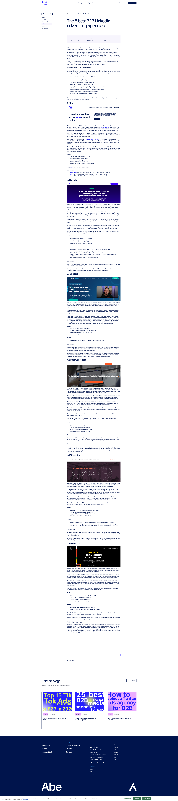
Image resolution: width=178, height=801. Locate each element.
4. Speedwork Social (46, 23)
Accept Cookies (147, 798)
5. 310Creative (45, 26)
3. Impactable (45, 21)
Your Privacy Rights (127, 798)
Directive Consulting (105, 127)
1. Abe (43, 17)
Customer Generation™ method (93, 139)
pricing (71, 167)
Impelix (71, 174)
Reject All (137, 798)
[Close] (175, 798)
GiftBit (71, 175)
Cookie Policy (25, 799)
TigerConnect (73, 172)
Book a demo (132, 2)
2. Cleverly (44, 19)
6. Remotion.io (45, 28)
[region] (89, 798)
